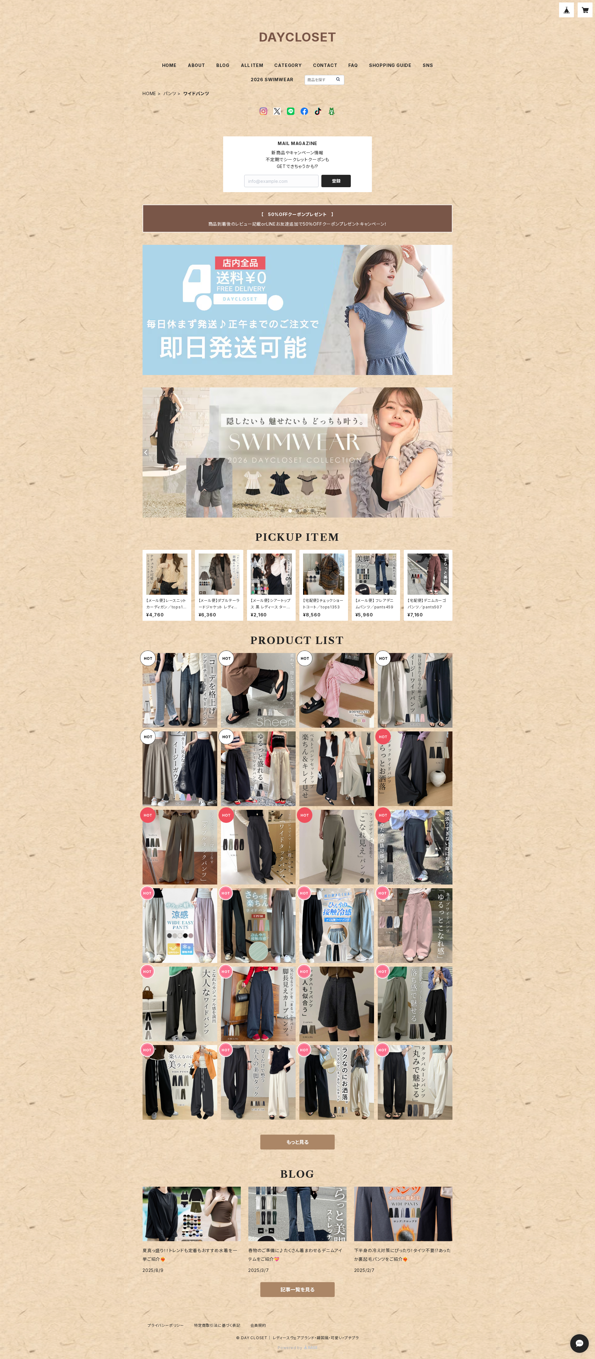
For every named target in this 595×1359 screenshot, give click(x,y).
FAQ (353, 65)
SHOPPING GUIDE (390, 65)
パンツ (169, 93)
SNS (428, 65)
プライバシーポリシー (166, 1325)
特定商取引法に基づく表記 (217, 1325)
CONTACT (325, 65)
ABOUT (196, 65)
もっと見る (297, 1142)
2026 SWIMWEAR (272, 79)
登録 (336, 180)
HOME (169, 65)
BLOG (223, 65)
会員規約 (258, 1325)
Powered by (291, 1347)
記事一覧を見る (297, 1289)
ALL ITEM (252, 65)
